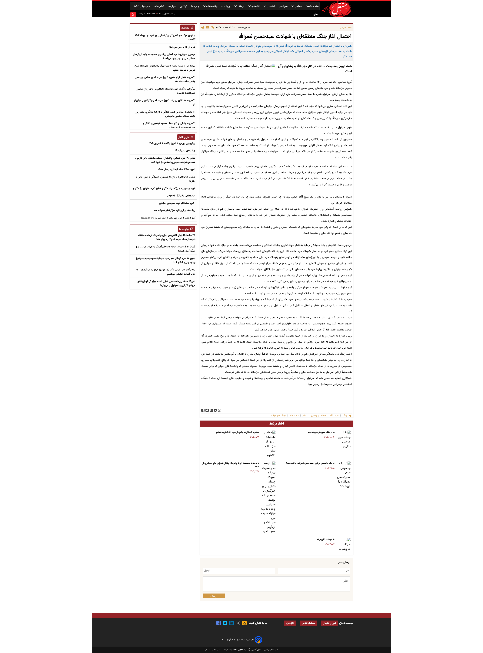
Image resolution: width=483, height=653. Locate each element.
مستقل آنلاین (308, 623)
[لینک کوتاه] (212, 27)
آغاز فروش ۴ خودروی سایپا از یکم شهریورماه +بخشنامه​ (168, 218)
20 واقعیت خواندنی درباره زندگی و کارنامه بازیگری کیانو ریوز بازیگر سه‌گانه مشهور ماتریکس (165, 114)
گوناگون (183, 6)
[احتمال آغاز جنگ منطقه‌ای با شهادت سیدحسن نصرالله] (215, 410)
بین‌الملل (283, 6)
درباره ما (172, 6)
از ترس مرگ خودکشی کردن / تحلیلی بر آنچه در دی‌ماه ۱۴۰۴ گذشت (165, 37)
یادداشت (185, 28)
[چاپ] (202, 27)
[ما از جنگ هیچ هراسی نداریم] (343, 440)
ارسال (213, 595)
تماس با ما (159, 6)
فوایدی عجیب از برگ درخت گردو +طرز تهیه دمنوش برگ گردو (164, 188)
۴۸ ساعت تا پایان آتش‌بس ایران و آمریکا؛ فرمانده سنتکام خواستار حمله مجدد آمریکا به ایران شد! (166, 237)
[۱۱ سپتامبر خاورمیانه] (343, 544)
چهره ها (195, 6)
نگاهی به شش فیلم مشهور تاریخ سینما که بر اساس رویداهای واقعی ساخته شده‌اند (165, 79)
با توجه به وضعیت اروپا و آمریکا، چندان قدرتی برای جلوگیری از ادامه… (230, 465)
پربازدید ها (184, 229)
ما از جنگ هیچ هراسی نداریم (321, 432)
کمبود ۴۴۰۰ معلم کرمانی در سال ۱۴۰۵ (176, 169)
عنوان (315, 14)
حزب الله (334, 416)
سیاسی (298, 6)
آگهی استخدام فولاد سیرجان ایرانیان (177, 203)
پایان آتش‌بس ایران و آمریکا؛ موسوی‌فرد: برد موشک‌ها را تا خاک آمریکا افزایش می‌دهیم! (165, 272)
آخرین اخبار (184, 137)
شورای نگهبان (329, 623)
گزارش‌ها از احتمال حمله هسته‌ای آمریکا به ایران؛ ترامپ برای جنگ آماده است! (165, 249)
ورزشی (227, 6)
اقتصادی (255, 6)
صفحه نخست (312, 6)
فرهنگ (241, 6)
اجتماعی (271, 6)
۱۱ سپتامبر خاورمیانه (326, 539)
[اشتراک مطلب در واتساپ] (219, 410)
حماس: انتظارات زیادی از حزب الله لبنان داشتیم (237, 432)
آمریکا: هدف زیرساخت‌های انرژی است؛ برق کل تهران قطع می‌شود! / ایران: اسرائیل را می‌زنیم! (166, 283)
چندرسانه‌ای (211, 6)
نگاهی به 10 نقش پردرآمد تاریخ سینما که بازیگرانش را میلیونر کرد (164, 102)
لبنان (304, 416)
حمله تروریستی (318, 416)
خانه (350, 27)
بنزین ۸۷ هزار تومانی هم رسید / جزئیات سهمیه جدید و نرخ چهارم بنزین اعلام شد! (165, 260)
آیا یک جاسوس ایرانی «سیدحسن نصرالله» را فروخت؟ (310, 463)
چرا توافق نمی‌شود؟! (185, 151)
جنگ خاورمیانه (278, 416)
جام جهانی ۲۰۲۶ (142, 6)
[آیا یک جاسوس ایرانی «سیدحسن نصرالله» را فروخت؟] (343, 475)
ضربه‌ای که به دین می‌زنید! (182, 47)
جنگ (344, 416)
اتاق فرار (290, 623)
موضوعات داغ (346, 623)
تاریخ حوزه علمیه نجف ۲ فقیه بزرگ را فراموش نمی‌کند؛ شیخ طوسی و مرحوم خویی (165, 68)
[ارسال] (207, 27)
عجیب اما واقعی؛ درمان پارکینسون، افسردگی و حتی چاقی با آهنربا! (165, 179)
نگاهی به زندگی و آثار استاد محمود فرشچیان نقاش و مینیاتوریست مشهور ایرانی (169, 125)
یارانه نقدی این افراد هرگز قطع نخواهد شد (174, 210)
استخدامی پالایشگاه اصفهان (181, 196)
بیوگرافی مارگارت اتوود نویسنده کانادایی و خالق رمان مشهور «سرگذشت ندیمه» (165, 91)
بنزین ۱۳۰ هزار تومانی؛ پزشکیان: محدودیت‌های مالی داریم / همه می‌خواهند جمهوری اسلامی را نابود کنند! (165, 160)
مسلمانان (294, 416)
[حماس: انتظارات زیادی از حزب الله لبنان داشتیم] (268, 444)
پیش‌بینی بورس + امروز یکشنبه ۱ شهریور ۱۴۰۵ (172, 143)
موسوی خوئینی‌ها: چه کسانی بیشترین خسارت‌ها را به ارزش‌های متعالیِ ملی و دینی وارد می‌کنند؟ (164, 56)
